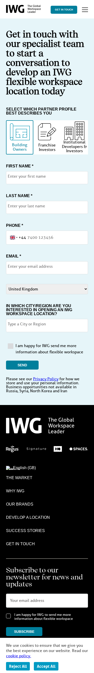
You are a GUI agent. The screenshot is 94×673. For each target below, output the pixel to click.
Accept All (46, 666)
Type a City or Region (27, 324)
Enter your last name (26, 206)
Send (22, 365)
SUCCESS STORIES (25, 531)
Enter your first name (27, 176)
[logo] (23, 11)
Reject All (18, 666)
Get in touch (64, 9)
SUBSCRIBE (24, 632)
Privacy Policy (45, 379)
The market (19, 478)
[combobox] (16, 237)
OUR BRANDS (19, 504)
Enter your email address (30, 266)
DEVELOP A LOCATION (28, 517)
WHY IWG (15, 491)
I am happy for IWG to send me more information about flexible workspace (43, 617)
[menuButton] (85, 9)
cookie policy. (18, 656)
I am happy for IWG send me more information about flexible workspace (49, 349)
